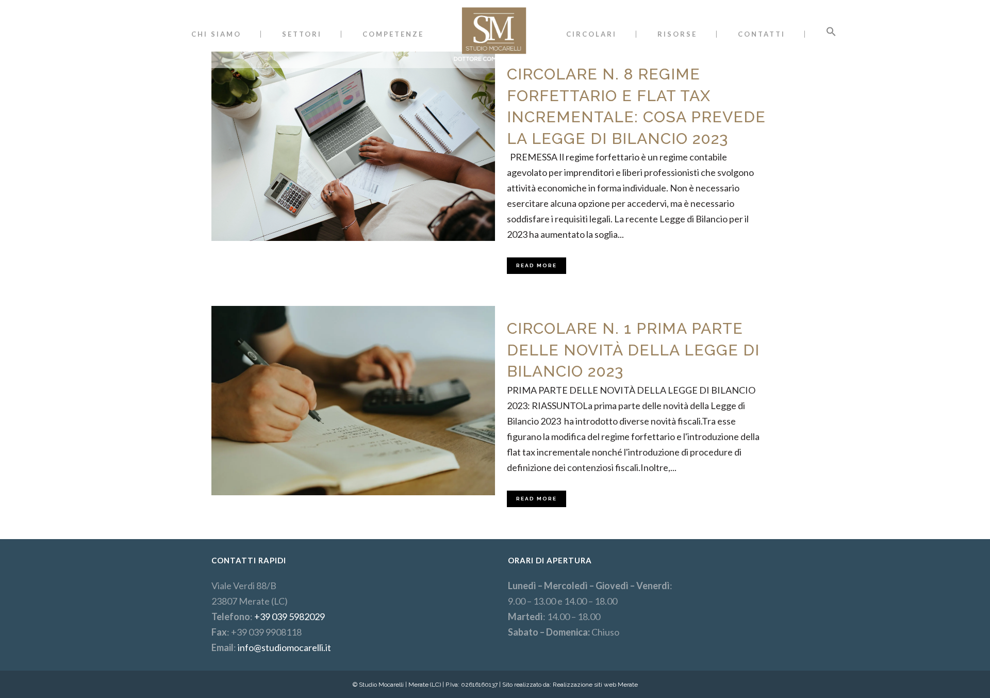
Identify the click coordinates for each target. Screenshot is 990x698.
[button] (831, 34)
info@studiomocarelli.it (284, 647)
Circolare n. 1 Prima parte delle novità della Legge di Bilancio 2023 (633, 349)
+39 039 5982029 (289, 616)
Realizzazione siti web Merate (595, 684)
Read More (536, 265)
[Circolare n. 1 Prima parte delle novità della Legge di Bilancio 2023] (353, 400)
